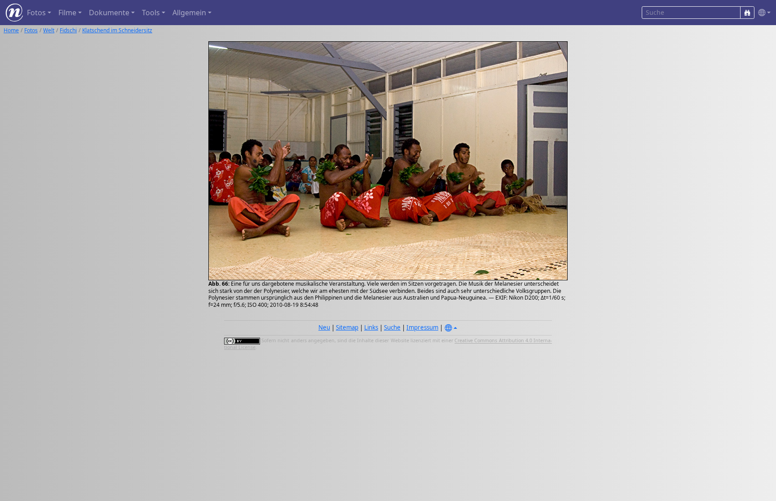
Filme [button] (67, 12)
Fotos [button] (36, 12)
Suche (392, 327)
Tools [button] (151, 12)
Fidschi (68, 30)
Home (11, 30)
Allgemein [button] (189, 12)
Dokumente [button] (109, 12)
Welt (48, 30)
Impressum (422, 327)
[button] (762, 12)
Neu (324, 327)
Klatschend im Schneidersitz (117, 30)
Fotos (31, 30)
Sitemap (347, 327)
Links (371, 327)
